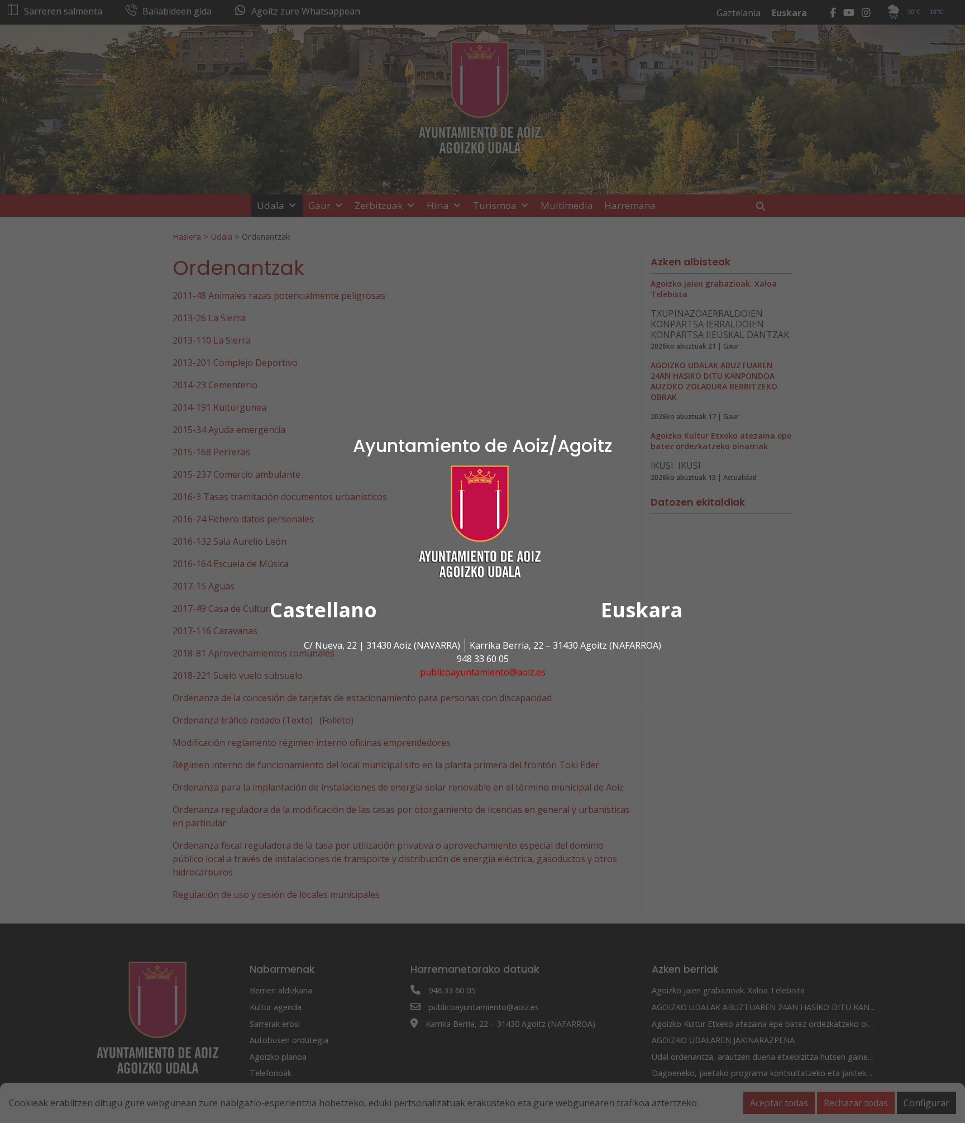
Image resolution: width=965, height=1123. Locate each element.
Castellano (323, 610)
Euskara (641, 610)
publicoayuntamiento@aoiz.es (483, 672)
